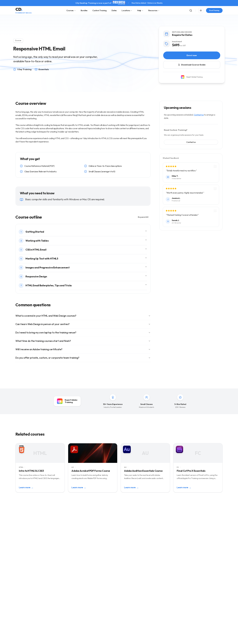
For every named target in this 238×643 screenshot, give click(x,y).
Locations (126, 10)
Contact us (199, 114)
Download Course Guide (193, 64)
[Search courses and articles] (190, 10)
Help (139, 10)
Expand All (143, 217)
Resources (152, 10)
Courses (70, 10)
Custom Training (99, 10)
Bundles (84, 10)
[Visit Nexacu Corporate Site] (118, 3)
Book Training (214, 10)
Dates (114, 10)
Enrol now (192, 55)
